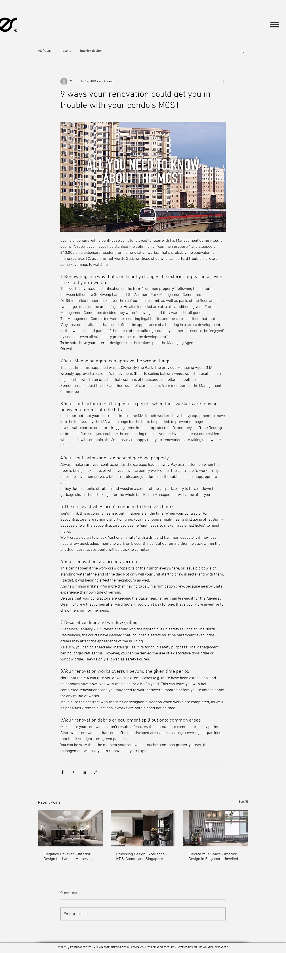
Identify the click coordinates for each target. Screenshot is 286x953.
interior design (91, 51)
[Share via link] (95, 772)
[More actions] (223, 81)
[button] (274, 24)
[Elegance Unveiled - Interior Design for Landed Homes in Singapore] (70, 828)
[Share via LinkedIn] (84, 772)
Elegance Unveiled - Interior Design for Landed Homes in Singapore (68, 856)
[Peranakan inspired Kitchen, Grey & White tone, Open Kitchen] (215, 828)
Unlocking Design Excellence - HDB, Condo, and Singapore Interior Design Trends (141, 856)
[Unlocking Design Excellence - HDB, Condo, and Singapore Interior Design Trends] (143, 828)
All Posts (44, 51)
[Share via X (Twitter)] (73, 772)
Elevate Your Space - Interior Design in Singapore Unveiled (213, 856)
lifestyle (65, 51)
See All (243, 802)
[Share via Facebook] (62, 772)
